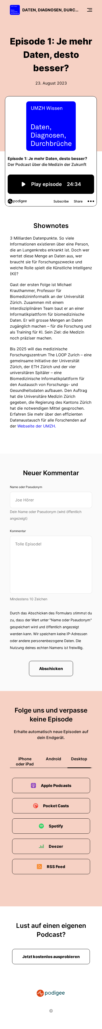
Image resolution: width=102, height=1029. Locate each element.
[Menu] (89, 10)
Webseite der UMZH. (36, 426)
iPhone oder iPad (25, 761)
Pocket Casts (56, 805)
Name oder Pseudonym (26, 487)
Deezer (56, 846)
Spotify (56, 826)
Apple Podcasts (56, 785)
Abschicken (51, 668)
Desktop (79, 758)
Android (53, 758)
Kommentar (18, 531)
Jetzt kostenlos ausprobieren (51, 956)
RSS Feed (56, 866)
